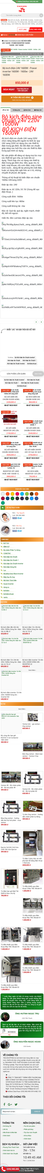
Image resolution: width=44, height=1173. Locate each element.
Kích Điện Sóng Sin (9, 567)
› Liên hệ (4, 1129)
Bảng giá (17, 110)
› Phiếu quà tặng (28, 1129)
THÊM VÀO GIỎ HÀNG (22, 98)
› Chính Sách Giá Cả (8, 1150)
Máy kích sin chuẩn (13, 20)
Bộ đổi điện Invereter (27, 20)
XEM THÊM (38, 374)
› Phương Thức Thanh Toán (10, 1147)
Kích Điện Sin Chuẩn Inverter (16, 363)
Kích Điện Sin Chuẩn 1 (29, 360)
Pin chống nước (22, 22)
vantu (5, 597)
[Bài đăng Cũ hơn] (41, 322)
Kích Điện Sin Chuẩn (14, 360)
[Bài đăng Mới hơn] (36, 322)
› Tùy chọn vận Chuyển (30, 1132)
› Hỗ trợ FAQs (27, 1135)
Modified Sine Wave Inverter (13, 574)
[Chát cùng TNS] (14, 518)
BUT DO (6, 543)
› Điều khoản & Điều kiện (9, 1132)
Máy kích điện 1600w (28, 24)
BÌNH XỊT (6, 547)
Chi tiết (6, 110)
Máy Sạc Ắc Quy (9, 577)
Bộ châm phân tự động (35, 22)
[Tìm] (41, 15)
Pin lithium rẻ (12, 22)
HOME (5, 41)
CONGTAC (7, 553)
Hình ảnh (28, 110)
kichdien (6, 591)
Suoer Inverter (8, 584)
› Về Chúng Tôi (6, 1126)
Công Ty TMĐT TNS (26, 1169)
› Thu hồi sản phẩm (29, 1126)
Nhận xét (38, 110)
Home (5, 35)
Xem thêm (21, 709)
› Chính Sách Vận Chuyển (10, 1153)
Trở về (12, 35)
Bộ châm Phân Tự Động (11, 550)
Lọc (4, 570)
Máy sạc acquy (5, 24)
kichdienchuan (15, 41)
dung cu (6, 587)
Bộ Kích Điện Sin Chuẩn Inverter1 (25, 357)
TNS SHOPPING (29, 1171)
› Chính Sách (6, 1135)
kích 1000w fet (16, 24)
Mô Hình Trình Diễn (10, 580)
